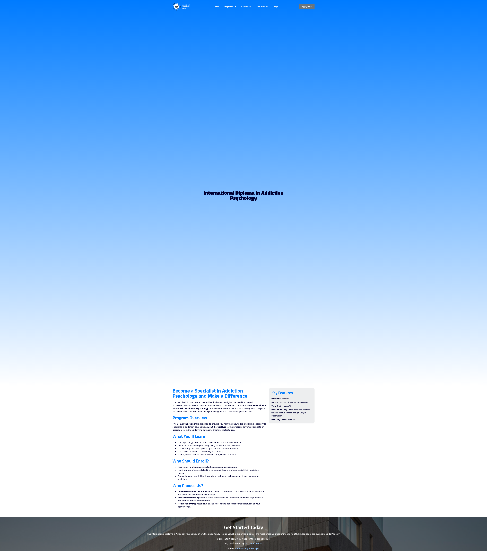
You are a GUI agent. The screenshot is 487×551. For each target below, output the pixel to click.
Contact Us (246, 6)
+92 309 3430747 (254, 543)
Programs (228, 6)
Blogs (275, 6)
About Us (260, 6)
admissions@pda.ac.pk (246, 548)
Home (216, 6)
